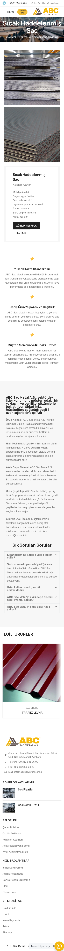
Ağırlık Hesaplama (13, 873)
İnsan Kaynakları (12, 920)
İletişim (6, 926)
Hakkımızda (9, 908)
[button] (32, 556)
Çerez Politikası (11, 827)
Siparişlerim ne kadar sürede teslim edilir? (29, 556)
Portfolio (25, 37)
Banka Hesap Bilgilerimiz (16, 879)
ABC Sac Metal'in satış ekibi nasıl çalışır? (28, 608)
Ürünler (7, 914)
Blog (5, 885)
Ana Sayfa (11, 37)
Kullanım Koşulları (13, 839)
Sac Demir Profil (28, 805)
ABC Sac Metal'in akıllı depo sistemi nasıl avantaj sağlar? (30, 598)
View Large (58, 646)
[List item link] (32, 762)
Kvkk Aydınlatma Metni (15, 851)
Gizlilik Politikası (12, 833)
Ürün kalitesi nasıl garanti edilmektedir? (23, 589)
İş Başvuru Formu (13, 867)
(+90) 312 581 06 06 (17, 3)
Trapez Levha (32, 712)
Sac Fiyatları (26, 789)
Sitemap (7, 932)
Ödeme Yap (9, 892)
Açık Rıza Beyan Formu (16, 845)
